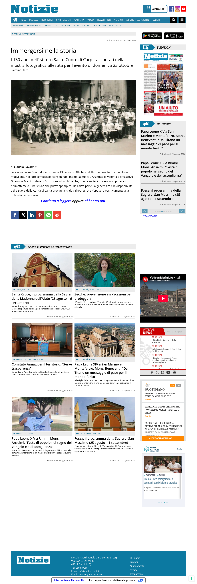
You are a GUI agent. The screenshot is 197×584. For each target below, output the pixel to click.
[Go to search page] (173, 20)
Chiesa (47, 25)
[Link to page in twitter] (23, 215)
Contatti (134, 561)
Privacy (133, 569)
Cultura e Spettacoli (67, 25)
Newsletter (104, 19)
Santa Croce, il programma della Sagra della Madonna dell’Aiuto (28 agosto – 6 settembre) (42, 298)
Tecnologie (99, 25)
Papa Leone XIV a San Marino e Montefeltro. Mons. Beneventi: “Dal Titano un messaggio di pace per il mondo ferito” (101, 370)
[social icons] (152, 372)
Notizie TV (115, 25)
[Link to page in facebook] (15, 215)
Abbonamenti (137, 565)
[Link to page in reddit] (57, 215)
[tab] (151, 331)
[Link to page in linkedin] (32, 215)
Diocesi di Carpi (110, 557)
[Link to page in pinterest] (40, 215)
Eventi (156, 19)
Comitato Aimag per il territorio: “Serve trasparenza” (42, 366)
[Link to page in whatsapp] (48, 215)
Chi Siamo (135, 557)
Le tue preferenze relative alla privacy (112, 580)
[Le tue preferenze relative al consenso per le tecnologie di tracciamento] (192, 579)
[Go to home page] (15, 20)
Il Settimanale (29, 19)
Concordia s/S (93, 433)
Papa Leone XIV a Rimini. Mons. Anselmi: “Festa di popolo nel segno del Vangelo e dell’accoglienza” (42, 442)
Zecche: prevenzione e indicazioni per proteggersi (103, 296)
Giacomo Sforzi (19, 70)
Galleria (79, 19)
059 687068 (82, 567)
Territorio (33, 25)
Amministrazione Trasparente (131, 19)
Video (90, 19)
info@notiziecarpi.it (89, 571)
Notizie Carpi (150, 215)
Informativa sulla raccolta (69, 580)
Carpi (18, 289)
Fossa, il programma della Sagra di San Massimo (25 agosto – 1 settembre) (104, 440)
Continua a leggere (56, 201)
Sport (85, 25)
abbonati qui (94, 201)
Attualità (18, 25)
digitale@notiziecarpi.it (91, 574)
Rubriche (46, 19)
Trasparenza (136, 573)
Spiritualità (63, 19)
